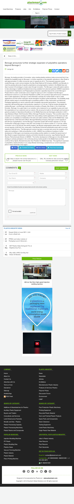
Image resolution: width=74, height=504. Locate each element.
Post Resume (43, 444)
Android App (8, 393)
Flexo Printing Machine (11, 459)
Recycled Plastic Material (47, 413)
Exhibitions (36, 9)
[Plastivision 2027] (36, 49)
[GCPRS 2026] (9, 49)
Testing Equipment (45, 425)
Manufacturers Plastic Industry (48, 385)
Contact (56, 9)
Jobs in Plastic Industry (46, 438)
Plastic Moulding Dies (10, 444)
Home (6, 373)
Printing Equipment (45, 410)
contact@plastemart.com (53, 455)
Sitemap (6, 391)
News (41, 373)
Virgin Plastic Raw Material (47, 430)
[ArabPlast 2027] (49, 43)
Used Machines (8, 9)
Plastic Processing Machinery (13, 427)
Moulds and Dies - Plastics (12, 422)
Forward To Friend (27, 147)
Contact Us (7, 379)
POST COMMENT (61, 168)
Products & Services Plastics (48, 388)
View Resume (43, 441)
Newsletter (42, 376)
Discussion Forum (44, 393)
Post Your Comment (55, 148)
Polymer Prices (47, 9)
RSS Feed (9, 396)
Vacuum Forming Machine (12, 450)
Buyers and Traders (10, 413)
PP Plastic (7, 441)
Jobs (24, 9)
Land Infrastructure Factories (13, 419)
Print (15, 148)
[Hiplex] (62, 43)
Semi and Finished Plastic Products (50, 416)
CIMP (41, 399)
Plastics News (8, 447)
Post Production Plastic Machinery (50, 407)
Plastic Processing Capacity (13, 425)
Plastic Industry (9, 453)
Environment (43, 396)
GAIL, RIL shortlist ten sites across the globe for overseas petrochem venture (54, 159)
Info (30, 9)
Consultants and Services (12, 416)
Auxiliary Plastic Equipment (12, 410)
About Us (7, 376)
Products (18, 9)
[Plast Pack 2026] (22, 49)
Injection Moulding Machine (12, 438)
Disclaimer (7, 388)
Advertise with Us (9, 382)
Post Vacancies (44, 447)
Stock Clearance (44, 422)
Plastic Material (8, 456)
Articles (41, 379)
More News (41, 148)
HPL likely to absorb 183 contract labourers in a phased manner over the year (21, 159)
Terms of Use (8, 385)
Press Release (37, 259)
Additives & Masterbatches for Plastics (16, 407)
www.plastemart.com (50, 478)
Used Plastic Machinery (46, 427)
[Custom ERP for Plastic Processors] (29, 43)
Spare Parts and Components (48, 419)
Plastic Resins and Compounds (14, 430)
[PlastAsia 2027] (9, 43)
